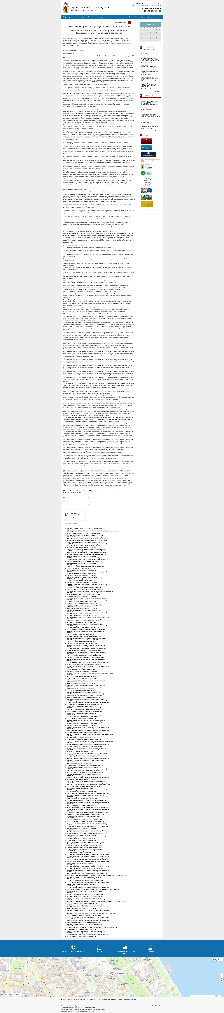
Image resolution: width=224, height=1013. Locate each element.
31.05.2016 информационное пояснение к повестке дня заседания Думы (87, 826)
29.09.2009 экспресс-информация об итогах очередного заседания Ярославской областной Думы (95, 532)
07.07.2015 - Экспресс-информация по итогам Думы (81, 577)
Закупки (99, 951)
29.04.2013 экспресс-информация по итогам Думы (81, 779)
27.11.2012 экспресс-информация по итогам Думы (81, 641)
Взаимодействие (134, 17)
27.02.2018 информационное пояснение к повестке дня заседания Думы (87, 812)
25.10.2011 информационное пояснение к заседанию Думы (83, 661)
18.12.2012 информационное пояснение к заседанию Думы (83, 865)
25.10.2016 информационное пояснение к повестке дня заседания (85, 893)
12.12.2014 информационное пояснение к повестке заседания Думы (86, 648)
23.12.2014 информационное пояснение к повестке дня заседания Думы (87, 662)
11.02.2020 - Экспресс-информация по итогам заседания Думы (85, 919)
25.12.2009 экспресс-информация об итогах (79, 788)
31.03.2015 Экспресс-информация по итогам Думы (81, 706)
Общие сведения (68, 17)
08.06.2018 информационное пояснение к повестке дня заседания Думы (87, 797)
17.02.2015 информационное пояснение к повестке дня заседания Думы (87, 793)
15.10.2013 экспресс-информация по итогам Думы (81, 737)
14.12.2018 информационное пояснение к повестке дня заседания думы (87, 907)
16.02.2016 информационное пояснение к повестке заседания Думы (86, 753)
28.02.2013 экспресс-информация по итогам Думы (81, 743)
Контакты (157, 17)
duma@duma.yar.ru (90, 1007)
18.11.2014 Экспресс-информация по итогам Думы (81, 676)
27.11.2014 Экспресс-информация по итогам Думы (81, 634)
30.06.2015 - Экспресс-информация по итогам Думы (81, 582)
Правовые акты (148, 95)
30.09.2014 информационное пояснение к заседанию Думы (83, 847)
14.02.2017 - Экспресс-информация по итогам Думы (81, 573)
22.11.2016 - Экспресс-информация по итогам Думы (81, 565)
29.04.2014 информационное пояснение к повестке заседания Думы (86, 554)
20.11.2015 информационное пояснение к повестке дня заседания (85, 535)
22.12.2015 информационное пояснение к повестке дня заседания (85, 629)
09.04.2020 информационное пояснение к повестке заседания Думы (86, 900)
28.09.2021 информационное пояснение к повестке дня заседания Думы (87, 758)
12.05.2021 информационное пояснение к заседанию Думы (83, 664)
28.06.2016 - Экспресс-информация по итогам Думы (81, 671)
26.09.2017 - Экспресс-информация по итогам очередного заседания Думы (88, 784)
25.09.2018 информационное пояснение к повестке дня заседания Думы (87, 539)
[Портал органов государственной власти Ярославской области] (150, 141)
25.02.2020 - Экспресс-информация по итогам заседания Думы (85, 905)
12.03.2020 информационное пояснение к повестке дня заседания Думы (87, 886)
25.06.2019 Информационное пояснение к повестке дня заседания (86, 553)
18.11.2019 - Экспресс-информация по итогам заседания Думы (84, 772)
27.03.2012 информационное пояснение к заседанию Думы (83, 587)
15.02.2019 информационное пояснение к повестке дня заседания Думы (87, 882)
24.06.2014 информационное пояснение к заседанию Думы (83, 774)
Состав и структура (80, 17)
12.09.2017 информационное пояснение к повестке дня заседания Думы (87, 530)
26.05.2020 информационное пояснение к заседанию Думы (84, 924)
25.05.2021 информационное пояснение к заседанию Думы (83, 692)
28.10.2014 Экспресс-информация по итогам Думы (81, 570)
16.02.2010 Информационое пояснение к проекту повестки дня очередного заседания (91, 927)
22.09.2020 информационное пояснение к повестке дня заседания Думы (87, 572)
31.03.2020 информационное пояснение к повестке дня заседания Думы (87, 887)
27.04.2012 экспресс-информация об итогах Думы (81, 929)
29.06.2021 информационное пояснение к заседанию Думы (83, 732)
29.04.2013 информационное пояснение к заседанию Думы (83, 767)
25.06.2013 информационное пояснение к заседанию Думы (83, 816)
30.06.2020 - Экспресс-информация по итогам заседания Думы (85, 933)
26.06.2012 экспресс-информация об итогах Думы (81, 725)
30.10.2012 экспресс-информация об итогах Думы (81, 669)
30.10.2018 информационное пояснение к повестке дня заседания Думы (87, 934)
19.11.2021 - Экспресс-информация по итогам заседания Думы (84, 819)
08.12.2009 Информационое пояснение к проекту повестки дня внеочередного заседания (93, 889)
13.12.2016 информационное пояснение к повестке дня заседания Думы (87, 866)
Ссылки (146, 135)
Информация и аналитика (105, 17)
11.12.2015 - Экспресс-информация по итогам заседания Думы (84, 589)
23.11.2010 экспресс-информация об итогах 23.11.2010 (82, 640)
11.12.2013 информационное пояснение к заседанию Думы (83, 786)
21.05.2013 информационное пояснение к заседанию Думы (83, 804)
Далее (157, 91)
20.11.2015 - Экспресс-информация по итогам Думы (81, 615)
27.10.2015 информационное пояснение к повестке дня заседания (85, 931)
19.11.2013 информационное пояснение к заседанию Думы (83, 872)
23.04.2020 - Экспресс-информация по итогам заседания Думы (85, 566)
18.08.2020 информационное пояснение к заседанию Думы (83, 542)
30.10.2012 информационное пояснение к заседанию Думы (83, 915)
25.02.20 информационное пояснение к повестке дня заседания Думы (87, 873)
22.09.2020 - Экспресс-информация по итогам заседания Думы (85, 631)
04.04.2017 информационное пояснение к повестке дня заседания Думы (87, 777)
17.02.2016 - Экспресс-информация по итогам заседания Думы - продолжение (89, 741)
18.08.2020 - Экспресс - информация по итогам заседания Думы (85, 659)
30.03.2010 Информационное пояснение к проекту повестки (84, 696)
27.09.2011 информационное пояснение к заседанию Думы (83, 633)
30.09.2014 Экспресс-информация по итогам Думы (81, 556)
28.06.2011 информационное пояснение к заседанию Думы (83, 621)
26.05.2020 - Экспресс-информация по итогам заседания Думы (85, 551)
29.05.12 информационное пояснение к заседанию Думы (83, 533)
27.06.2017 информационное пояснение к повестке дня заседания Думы (87, 612)
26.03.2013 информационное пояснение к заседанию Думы (83, 755)
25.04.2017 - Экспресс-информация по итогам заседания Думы (85, 814)
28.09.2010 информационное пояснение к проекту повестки (84, 654)
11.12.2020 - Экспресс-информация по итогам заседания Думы (84, 605)
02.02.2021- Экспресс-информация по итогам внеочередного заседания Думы (89, 673)
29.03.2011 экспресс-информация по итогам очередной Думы (84, 675)
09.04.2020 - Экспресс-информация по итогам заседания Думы (85, 579)
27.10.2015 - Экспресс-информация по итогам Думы (81, 643)
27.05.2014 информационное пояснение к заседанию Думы (83, 898)
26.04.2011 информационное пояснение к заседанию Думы (83, 877)
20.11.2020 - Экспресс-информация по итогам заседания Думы (85, 619)
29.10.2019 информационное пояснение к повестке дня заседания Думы (87, 680)
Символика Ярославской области (84, 1000)
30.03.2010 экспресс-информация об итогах (79, 682)
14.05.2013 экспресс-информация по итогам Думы (81, 791)
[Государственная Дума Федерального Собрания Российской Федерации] (150, 154)
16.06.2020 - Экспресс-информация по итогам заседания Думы (85, 537)
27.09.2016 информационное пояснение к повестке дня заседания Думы (87, 917)
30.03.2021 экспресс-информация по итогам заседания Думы (84, 624)
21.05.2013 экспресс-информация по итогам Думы (81, 840)
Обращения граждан (147, 17)
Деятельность (92, 17)
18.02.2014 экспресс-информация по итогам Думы (81, 936)
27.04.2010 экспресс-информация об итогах (79, 776)
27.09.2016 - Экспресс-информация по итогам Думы (81, 903)
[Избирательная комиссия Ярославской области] (150, 173)
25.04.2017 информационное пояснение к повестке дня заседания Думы (87, 802)
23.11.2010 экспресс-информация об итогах (79, 736)
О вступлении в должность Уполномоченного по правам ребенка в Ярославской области (149, 125)
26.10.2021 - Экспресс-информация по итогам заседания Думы (85, 795)
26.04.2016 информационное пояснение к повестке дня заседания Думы (87, 701)
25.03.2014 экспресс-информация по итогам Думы (81, 908)
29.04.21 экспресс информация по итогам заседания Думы (83, 650)
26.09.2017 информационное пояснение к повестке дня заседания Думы (87, 544)
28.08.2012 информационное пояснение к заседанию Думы (83, 697)
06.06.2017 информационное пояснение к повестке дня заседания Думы (87, 586)
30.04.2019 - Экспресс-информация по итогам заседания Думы (85, 760)
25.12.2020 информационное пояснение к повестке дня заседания (86, 598)
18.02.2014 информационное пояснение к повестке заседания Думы (86, 540)
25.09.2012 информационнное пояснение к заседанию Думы (84, 891)
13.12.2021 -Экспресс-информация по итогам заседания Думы (84, 844)
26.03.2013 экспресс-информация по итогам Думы (81, 563)
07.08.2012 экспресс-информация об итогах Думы (81, 713)
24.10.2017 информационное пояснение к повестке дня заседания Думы (87, 926)
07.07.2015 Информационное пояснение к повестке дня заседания (86, 781)
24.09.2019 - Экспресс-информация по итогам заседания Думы (85, 709)
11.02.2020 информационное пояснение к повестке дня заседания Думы (87, 861)
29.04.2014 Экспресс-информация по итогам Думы (81, 596)
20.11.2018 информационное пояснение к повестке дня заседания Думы (87, 600)
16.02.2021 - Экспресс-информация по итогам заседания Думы (85, 687)
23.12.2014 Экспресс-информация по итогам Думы (81, 718)
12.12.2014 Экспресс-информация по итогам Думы (81, 622)
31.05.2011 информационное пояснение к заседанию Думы (83, 716)
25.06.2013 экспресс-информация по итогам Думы (81, 828)
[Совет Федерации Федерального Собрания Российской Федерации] (150, 160)
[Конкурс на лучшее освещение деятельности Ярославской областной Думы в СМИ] (150, 204)
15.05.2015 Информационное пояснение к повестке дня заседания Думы (87, 744)
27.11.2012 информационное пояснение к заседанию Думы (83, 655)
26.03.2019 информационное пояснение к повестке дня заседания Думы (87, 870)
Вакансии (150, 951)
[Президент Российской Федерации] (150, 147)
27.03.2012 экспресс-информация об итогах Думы (81, 601)
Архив (68, 912)
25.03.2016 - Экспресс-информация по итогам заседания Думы (85, 657)
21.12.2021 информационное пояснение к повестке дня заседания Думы (87, 856)
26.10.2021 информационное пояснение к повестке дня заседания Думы (87, 783)
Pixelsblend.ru (159, 1006)
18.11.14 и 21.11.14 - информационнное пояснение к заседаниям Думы (86, 823)
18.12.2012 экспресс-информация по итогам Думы (81, 852)
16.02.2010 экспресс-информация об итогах (79, 863)
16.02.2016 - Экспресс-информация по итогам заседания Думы (85, 715)
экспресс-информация (75, 514)
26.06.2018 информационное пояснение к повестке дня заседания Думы (87, 921)
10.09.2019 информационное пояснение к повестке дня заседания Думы (87, 858)
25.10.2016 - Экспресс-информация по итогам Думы (81, 879)
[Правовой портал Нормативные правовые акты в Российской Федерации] (150, 197)
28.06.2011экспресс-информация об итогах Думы (81, 607)
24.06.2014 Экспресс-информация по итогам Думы (81, 798)
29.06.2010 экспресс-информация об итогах (79, 751)
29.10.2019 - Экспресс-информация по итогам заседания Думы (85, 722)
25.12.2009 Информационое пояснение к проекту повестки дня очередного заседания (91, 914)
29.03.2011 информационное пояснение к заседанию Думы (83, 594)
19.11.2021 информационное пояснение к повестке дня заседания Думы (87, 807)
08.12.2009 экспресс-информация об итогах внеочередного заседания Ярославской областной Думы (96, 875)
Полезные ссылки (66, 1000)
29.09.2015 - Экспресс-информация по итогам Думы (81, 603)
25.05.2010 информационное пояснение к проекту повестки (84, 561)
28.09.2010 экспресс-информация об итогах (79, 668)
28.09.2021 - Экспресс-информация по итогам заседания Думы (85, 771)
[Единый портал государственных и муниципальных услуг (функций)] (150, 181)
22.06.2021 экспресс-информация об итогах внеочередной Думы (85, 720)
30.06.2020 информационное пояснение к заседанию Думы (84, 528)
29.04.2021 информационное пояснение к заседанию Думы (83, 636)
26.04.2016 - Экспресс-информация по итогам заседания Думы (85, 699)
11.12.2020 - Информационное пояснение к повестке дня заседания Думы (88, 584)
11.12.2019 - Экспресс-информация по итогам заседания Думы (84, 846)
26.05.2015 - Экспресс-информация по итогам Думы (81, 608)
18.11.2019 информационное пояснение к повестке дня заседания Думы (87, 748)
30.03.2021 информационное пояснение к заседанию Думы (83, 610)
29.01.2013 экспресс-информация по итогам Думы (81, 729)
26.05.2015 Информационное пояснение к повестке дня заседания (86, 818)
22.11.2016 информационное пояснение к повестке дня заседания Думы (87, 854)
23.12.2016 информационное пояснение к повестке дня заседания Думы (87, 559)
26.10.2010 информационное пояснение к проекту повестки (84, 711)
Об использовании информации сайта (123, 1000)
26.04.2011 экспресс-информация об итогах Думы (81, 689)
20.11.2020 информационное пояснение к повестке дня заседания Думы (87, 617)
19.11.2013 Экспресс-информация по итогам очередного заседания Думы (87, 859)
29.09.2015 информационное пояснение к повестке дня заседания (86, 549)
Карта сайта (106, 1000)
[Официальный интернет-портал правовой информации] (150, 190)
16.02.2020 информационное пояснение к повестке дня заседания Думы (87, 703)
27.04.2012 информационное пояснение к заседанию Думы (83, 739)
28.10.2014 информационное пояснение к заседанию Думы (83, 750)
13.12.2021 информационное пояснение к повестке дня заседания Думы (87, 832)
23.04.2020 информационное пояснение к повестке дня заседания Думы (88, 910)
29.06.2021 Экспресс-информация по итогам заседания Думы (84, 746)
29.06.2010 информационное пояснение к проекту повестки (84, 546)
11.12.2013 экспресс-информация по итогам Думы (81, 835)
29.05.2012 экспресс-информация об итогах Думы (81, 547)
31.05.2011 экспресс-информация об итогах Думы (81, 647)
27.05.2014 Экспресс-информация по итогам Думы (81, 884)
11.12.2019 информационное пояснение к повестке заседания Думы (86, 694)
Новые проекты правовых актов (149, 48)
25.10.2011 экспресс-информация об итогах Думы (81, 568)
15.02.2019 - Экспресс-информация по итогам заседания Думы (85, 833)
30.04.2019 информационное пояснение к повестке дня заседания (86, 638)
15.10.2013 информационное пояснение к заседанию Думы (83, 628)
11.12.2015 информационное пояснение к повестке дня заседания (85, 685)
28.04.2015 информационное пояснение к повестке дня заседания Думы (87, 730)
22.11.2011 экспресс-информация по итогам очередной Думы (84, 704)
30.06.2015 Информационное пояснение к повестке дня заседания (86, 830)
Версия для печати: (121, 22)
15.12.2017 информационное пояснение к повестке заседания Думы (86, 800)
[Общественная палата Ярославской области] (150, 166)
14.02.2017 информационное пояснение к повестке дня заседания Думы (87, 727)
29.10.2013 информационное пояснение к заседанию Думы (83, 811)
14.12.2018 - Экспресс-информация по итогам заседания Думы (84, 896)
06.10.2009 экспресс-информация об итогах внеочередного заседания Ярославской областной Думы (96, 901)
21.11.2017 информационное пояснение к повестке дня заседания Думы (87, 837)
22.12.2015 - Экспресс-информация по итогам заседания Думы (85, 842)
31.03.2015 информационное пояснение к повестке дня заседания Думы (87, 769)
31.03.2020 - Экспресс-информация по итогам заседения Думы (85, 880)
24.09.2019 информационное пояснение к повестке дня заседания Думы (87, 809)
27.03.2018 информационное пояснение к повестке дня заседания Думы (87, 825)
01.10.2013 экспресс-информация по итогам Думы (81, 614)
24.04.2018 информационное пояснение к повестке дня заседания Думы (87, 626)
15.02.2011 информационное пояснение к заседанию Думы (83, 723)
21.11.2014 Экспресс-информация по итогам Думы (81, 690)
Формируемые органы (121, 17)
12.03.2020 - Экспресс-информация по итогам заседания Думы (85, 894)
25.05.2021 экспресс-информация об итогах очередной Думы (84, 708)
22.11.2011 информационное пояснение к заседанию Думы (83, 593)
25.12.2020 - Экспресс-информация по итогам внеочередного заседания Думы (89, 591)
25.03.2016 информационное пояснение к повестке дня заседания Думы (87, 790)
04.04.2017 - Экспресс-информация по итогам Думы (81, 851)
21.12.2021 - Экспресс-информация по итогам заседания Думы (84, 868)
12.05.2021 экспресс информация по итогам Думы (81, 678)
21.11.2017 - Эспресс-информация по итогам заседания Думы (84, 849)
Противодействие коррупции (73, 951)
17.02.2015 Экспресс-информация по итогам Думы (81, 805)
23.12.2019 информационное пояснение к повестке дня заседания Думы (87, 666)
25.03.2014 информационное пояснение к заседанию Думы (83, 922)
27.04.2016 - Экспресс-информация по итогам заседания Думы (85, 765)
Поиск (98, 1000)
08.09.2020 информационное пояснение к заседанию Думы (84, 558)
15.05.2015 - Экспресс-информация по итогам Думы (81, 757)
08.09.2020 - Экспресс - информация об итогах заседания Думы (85, 645)
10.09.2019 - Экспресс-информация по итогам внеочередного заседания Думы (89, 734)
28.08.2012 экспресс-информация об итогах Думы (81, 683)
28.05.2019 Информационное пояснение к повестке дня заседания (86, 652)
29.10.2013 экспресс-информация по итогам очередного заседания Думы (88, 762)
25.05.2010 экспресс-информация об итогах (79, 764)
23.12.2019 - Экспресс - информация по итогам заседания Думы (85, 821)
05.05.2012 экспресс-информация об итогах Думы (81, 575)
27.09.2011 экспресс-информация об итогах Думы (81, 580)
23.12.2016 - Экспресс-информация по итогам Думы (81, 839)
